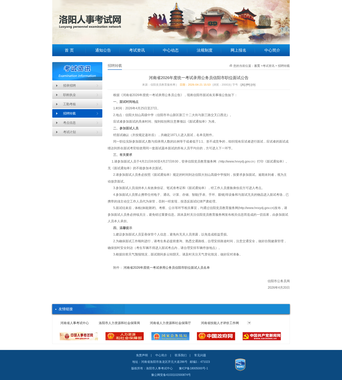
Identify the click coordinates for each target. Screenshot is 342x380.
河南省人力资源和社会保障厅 (170, 323)
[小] (252, 84)
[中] (247, 84)
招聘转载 (69, 113)
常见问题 (200, 355)
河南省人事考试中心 (74, 323)
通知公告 (103, 50)
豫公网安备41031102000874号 (171, 374)
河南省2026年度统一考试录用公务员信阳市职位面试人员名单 (167, 267)
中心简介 (272, 50)
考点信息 (69, 122)
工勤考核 (69, 104)
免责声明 (142, 355)
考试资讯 (137, 50)
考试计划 (69, 132)
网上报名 (238, 50)
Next (284, 19)
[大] (243, 84)
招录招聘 (69, 85)
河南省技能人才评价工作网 (220, 323)
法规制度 (205, 50)
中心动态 (171, 50)
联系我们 (181, 355)
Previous (58, 19)
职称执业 (69, 94)
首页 (257, 65)
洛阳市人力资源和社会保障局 (119, 323)
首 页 (69, 50)
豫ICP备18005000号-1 (193, 368)
